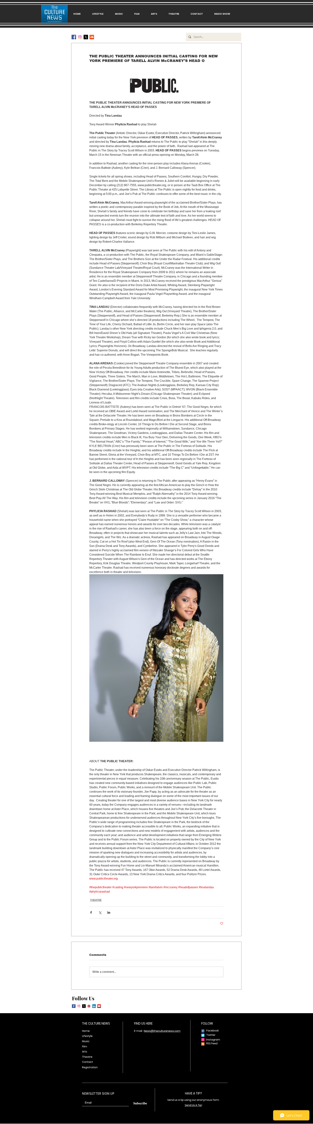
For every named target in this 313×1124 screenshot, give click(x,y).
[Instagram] (80, 37)
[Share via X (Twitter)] (100, 912)
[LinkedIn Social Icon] (94, 1006)
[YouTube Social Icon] (99, 1006)
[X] (86, 37)
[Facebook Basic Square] (74, 1006)
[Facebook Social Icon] (74, 37)
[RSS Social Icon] (203, 1044)
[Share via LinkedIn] (108, 912)
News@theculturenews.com (162, 1031)
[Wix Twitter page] (203, 1035)
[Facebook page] (203, 1031)
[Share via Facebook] (91, 912)
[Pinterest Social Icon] (89, 1006)
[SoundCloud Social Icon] (91, 37)
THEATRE (96, 900)
